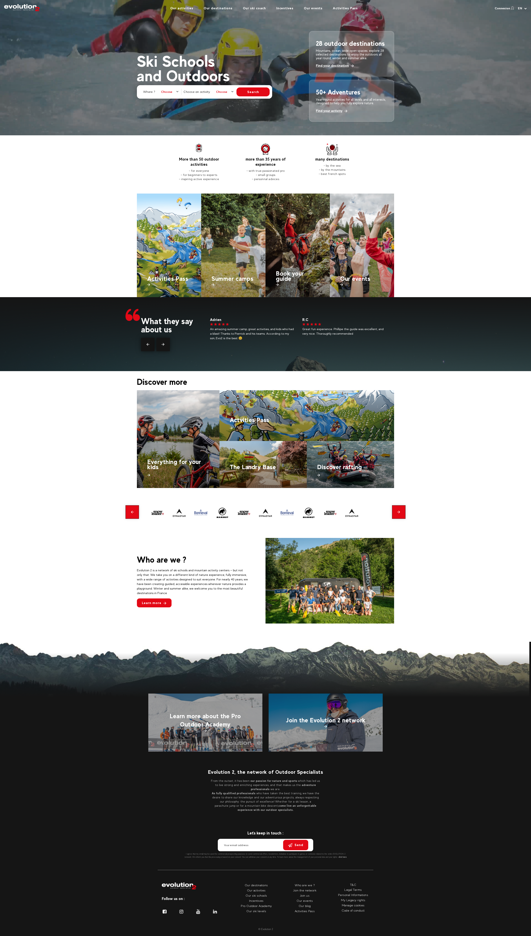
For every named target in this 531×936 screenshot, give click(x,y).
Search (253, 92)
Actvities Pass (249, 420)
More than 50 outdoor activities (199, 162)
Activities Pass (345, 8)
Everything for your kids (174, 464)
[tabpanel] (199, 162)
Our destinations (218, 8)
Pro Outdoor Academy (256, 906)
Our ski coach (254, 8)
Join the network (304, 890)
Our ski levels (256, 911)
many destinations (332, 159)
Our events (313, 8)
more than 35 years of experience (266, 162)
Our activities (181, 8)
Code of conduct (353, 910)
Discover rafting (339, 467)
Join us (305, 895)
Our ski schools (256, 895)
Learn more (151, 603)
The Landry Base (253, 467)
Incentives (285, 8)
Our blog (305, 906)
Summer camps (232, 278)
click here (343, 857)
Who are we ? (305, 885)
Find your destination (332, 66)
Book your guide (290, 276)
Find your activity (329, 111)
